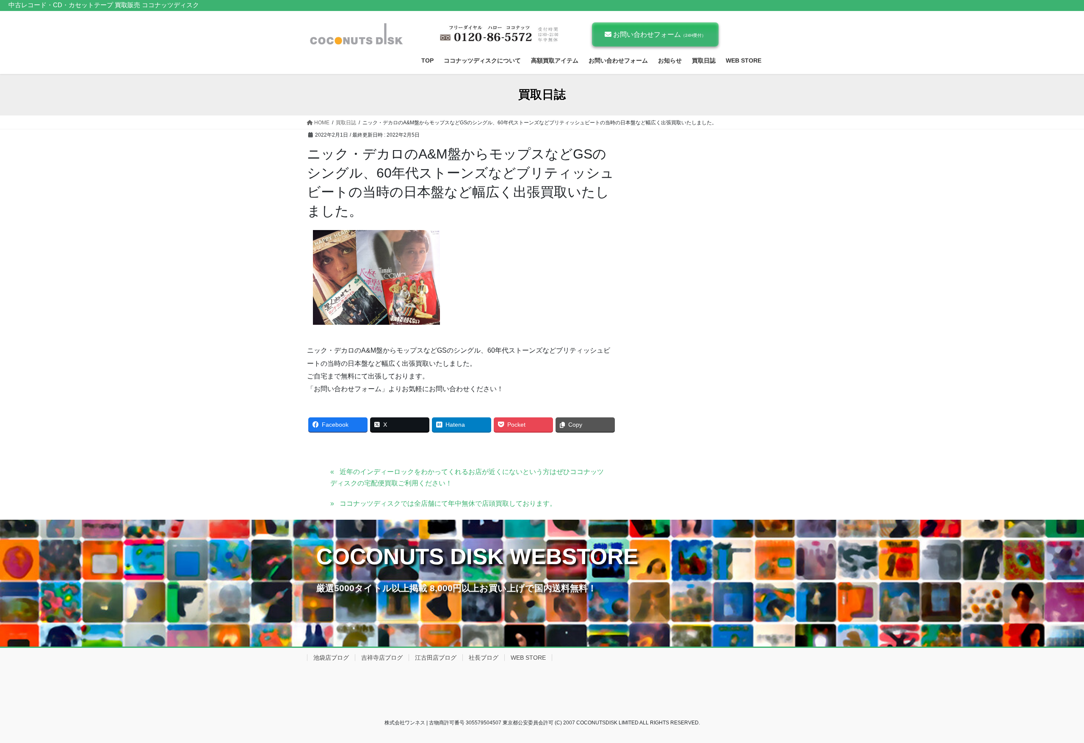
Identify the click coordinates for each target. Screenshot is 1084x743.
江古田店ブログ (435, 657)
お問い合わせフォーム (658, 34)
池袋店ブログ (331, 657)
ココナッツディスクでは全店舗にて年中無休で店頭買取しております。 (448, 503)
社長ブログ (483, 657)
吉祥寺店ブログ (382, 657)
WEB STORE (528, 657)
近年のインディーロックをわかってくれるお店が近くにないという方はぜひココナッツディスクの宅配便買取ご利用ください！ (467, 477)
